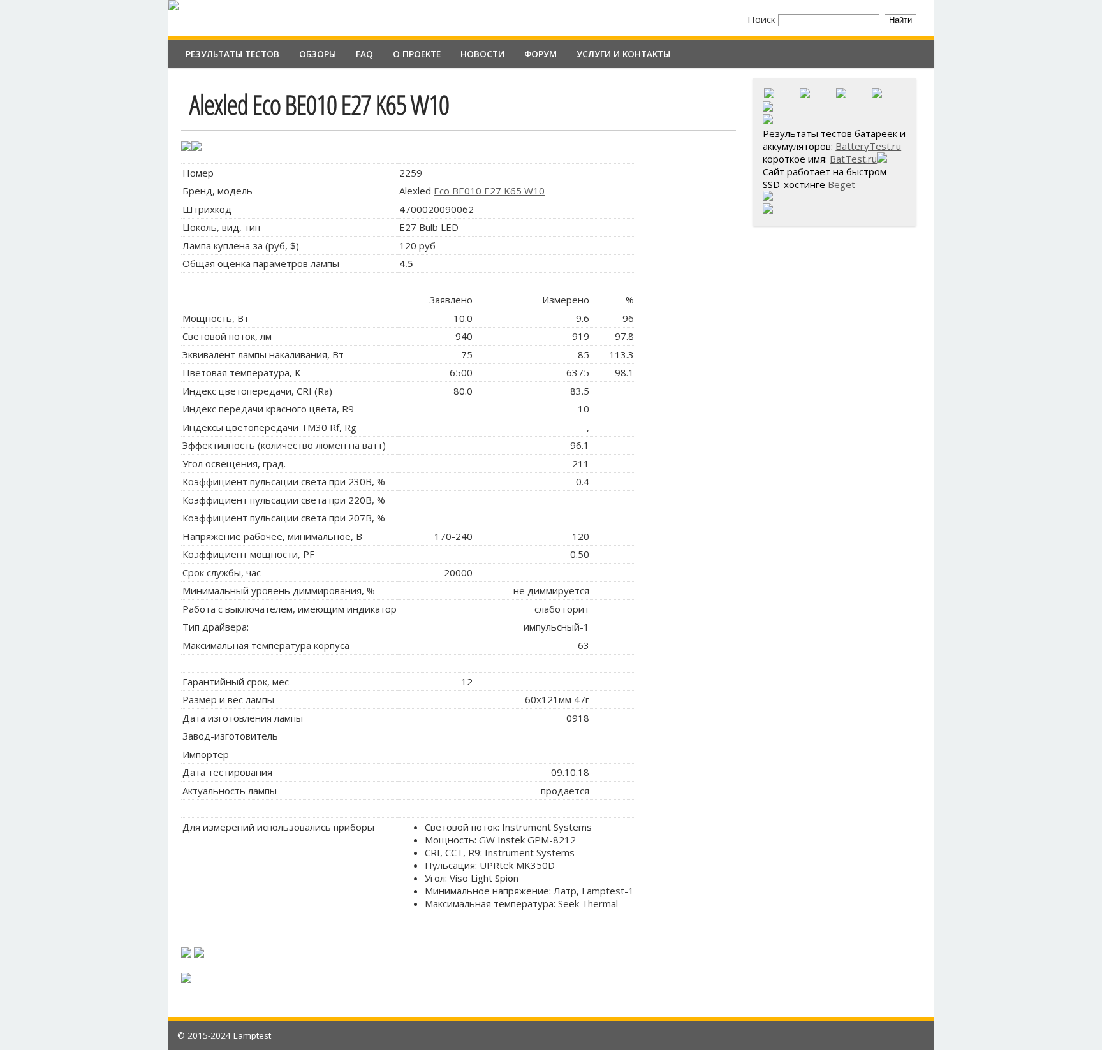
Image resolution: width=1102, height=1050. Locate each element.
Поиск (762, 19)
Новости (482, 54)
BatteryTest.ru (868, 146)
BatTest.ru (853, 158)
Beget (841, 184)
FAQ (364, 54)
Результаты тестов (232, 54)
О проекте (417, 54)
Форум (540, 54)
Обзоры (317, 54)
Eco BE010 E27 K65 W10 (489, 190)
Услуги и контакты (623, 54)
